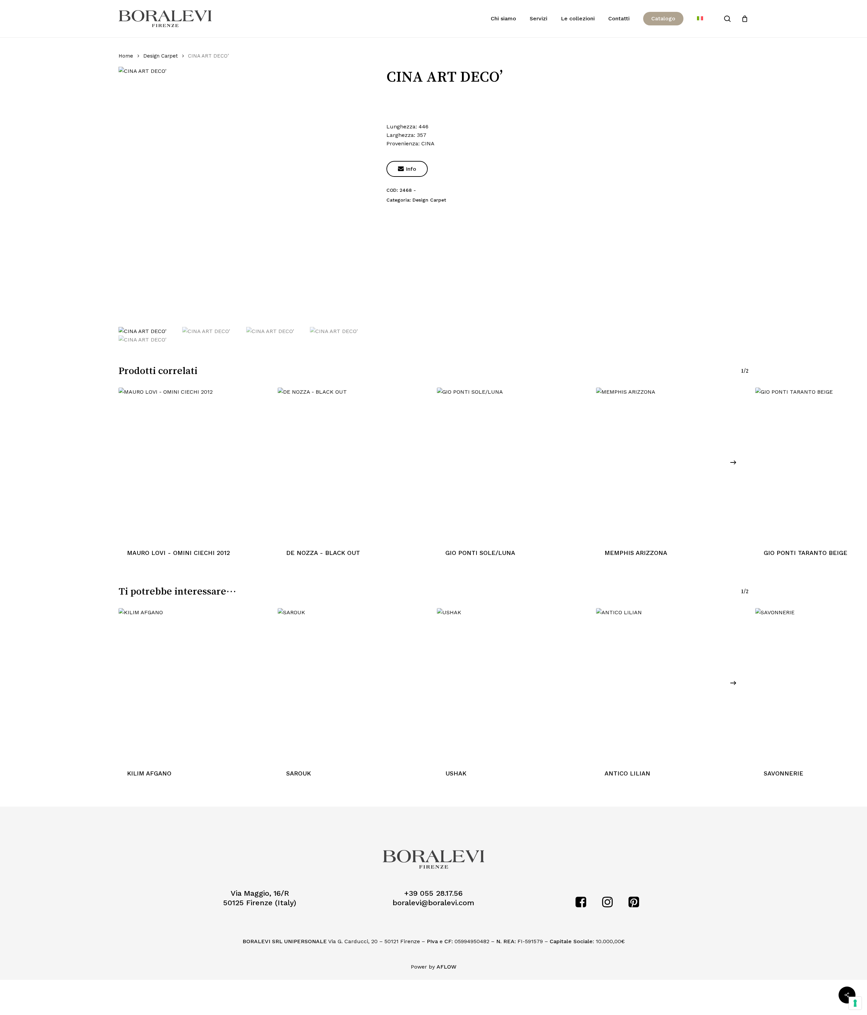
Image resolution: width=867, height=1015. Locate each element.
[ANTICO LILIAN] (672, 684)
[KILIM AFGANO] (195, 684)
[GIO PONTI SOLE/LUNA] (513, 464)
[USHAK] (513, 684)
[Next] (733, 462)
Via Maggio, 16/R (260, 893)
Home (126, 56)
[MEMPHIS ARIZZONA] (672, 464)
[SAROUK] (354, 684)
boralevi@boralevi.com (433, 902)
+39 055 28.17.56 (433, 893)
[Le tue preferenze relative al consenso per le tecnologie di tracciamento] (855, 1003)
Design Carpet (160, 56)
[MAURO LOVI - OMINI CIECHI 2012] (195, 464)
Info (407, 169)
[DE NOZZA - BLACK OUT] (354, 464)
